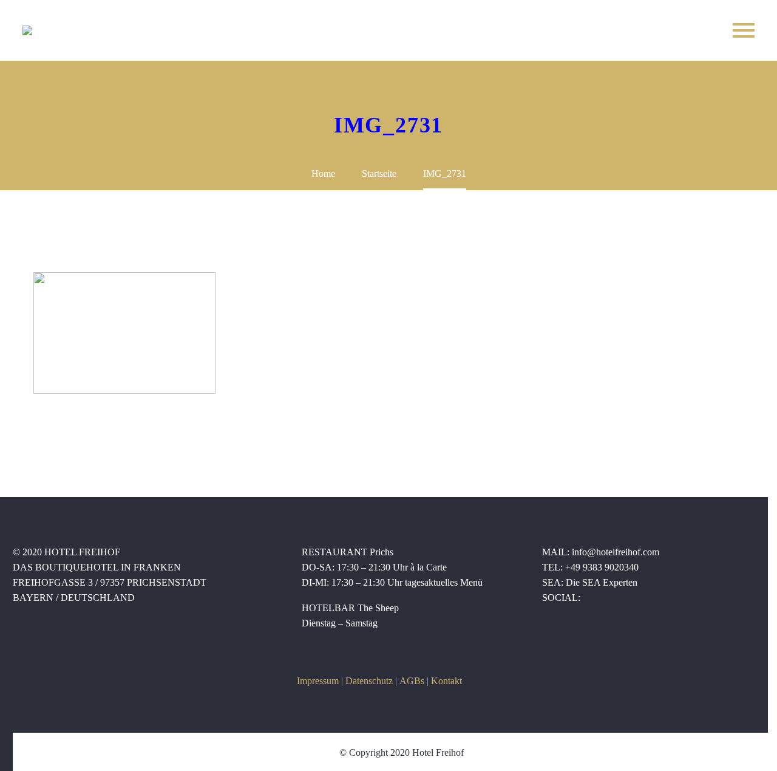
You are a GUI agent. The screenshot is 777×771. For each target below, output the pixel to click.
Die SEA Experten (601, 582)
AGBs (411, 681)
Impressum (318, 681)
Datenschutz (369, 681)
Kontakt (446, 681)
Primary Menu (744, 30)
